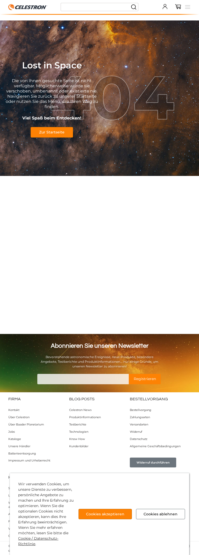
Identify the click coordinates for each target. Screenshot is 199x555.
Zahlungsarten (140, 417)
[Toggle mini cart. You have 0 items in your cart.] (178, 7)
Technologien (78, 431)
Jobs (11, 431)
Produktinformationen (85, 417)
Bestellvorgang (140, 410)
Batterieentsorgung (22, 453)
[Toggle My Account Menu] (165, 6)
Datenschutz (138, 439)
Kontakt (13, 410)
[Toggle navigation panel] (187, 7)
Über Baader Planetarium (26, 424)
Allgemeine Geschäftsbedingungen (155, 446)
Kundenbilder (78, 446)
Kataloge (14, 439)
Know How (77, 439)
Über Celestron (19, 417)
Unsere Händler (19, 446)
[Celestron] (28, 7)
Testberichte (77, 424)
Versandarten (139, 424)
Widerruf (136, 431)
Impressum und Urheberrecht (29, 460)
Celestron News (80, 410)
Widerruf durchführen (153, 462)
